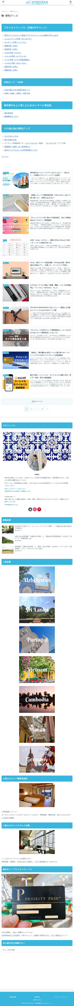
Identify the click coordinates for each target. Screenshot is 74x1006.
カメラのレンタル (11, 136)
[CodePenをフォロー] (44, 509)
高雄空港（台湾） (11, 49)
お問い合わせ (37, 1000)
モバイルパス (51, 143)
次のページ (37, 401)
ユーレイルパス (31, 143)
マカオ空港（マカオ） (13, 53)
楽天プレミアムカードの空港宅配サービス (20, 150)
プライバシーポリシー (61, 997)
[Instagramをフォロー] (35, 509)
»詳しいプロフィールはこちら (15, 488)
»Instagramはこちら (11, 504)
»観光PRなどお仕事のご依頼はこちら (18, 491)
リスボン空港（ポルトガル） (15, 63)
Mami (37, 474)
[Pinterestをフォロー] (39, 509)
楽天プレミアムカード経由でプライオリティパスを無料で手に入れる (31, 35)
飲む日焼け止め (10, 140)
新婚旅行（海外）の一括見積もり (17, 147)
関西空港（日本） (11, 70)
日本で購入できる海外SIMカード (17, 90)
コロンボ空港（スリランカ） (15, 56)
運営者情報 (12, 997)
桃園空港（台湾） (11, 46)
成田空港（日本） (11, 67)
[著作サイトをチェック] (30, 509)
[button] (70, 950)
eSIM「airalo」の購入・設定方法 (17, 93)
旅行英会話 (8, 113)
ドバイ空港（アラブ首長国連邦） (17, 60)
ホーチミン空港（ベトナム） (15, 42)
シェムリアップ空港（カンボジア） (18, 39)
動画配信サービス (11, 116)
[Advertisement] (37, 969)
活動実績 (37, 997)
